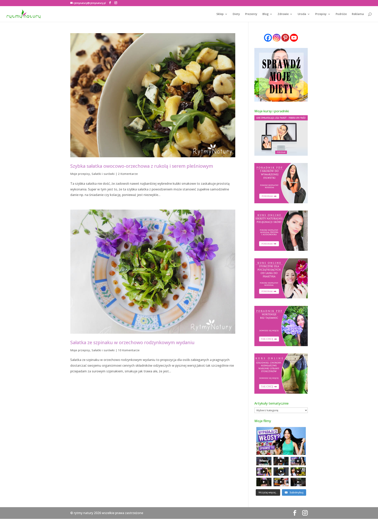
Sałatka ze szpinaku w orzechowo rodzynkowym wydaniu (132, 342)
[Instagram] (277, 38)
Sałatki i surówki (103, 174)
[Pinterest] (285, 38)
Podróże (341, 14)
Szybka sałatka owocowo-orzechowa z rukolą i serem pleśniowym (141, 166)
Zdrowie (283, 14)
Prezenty (251, 14)
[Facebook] (268, 38)
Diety (236, 14)
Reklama (358, 14)
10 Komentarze (129, 350)
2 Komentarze (128, 174)
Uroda (302, 14)
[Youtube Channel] (294, 38)
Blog (265, 14)
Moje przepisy (80, 174)
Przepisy (321, 14)
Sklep (220, 14)
